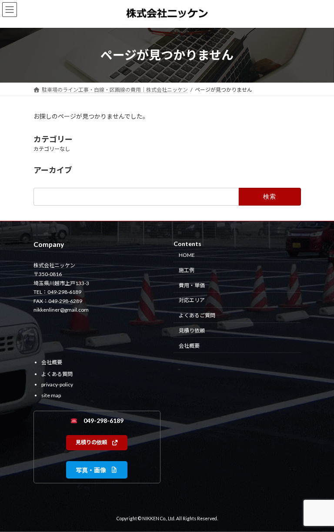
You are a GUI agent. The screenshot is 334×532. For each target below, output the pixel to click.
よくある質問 (57, 373)
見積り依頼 (192, 330)
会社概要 (189, 345)
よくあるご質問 (197, 315)
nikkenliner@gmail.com (61, 309)
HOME (187, 255)
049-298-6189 (100, 420)
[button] (96, 442)
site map (51, 395)
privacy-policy (57, 384)
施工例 (186, 269)
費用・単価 (192, 285)
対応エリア (192, 300)
